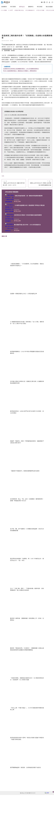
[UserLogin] (49, 2)
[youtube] (42, 2)
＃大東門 (10, 10)
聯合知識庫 (49, 6)
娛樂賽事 (4, 6)
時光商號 (39, 6)
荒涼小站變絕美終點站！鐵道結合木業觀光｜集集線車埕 (20, 71)
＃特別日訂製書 (40, 10)
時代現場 (13, 6)
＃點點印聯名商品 (19, 10)
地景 (3, 176)
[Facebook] (44, 2)
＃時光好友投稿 (50, 10)
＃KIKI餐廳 (4, 10)
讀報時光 (30, 6)
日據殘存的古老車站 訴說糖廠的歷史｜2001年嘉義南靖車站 (21, 68)
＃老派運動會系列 (30, 10)
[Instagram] (47, 2)
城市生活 (22, 6)
